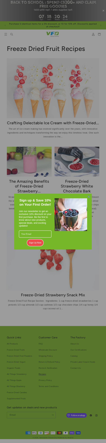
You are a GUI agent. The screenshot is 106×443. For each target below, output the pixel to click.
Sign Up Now (35, 243)
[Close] (89, 197)
